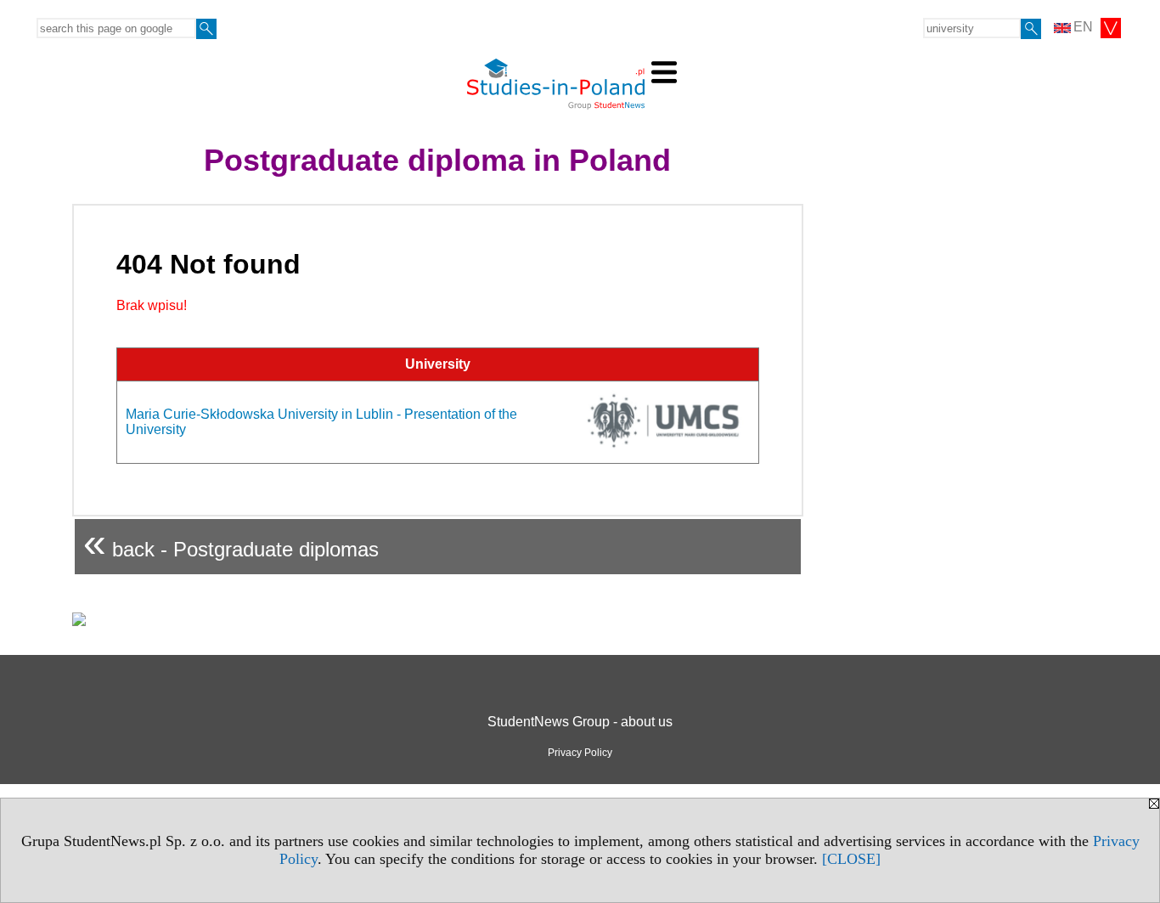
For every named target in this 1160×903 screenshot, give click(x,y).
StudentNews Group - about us (580, 721)
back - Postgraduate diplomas (231, 542)
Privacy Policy (580, 753)
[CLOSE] (851, 858)
